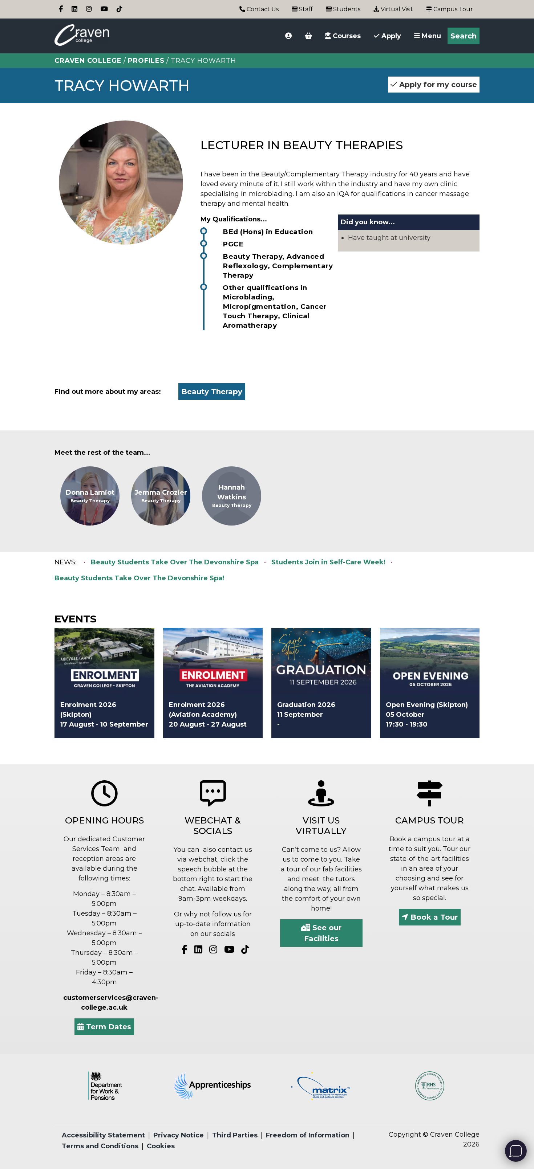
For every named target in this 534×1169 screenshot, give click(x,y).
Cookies (161, 1146)
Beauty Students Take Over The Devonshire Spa (175, 562)
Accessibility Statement (103, 1135)
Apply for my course (437, 84)
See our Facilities (322, 933)
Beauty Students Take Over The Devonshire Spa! (139, 578)
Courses (346, 36)
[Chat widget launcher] (516, 1151)
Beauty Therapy (211, 391)
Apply (390, 36)
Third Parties (235, 1135)
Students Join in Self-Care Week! (328, 562)
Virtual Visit (396, 9)
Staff (305, 9)
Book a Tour (433, 917)
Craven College (88, 61)
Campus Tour (452, 9)
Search (463, 36)
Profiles (146, 61)
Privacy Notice (178, 1135)
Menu (430, 36)
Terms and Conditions (100, 1146)
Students (346, 9)
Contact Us (262, 9)
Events (75, 619)
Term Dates (107, 1026)
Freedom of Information (307, 1135)
